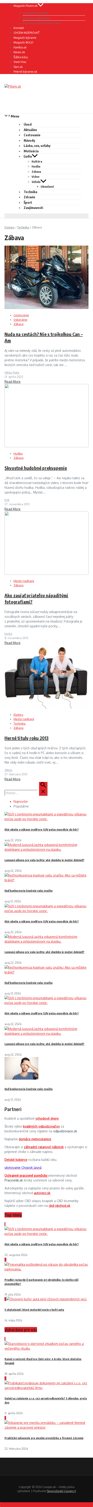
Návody (29, 140)
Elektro (18, 714)
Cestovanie (32, 135)
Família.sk (20, 47)
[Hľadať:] (26, 793)
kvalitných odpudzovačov (41, 1126)
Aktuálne (30, 130)
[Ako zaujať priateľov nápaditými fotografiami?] (46, 573)
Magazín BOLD (23, 42)
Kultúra (37, 161)
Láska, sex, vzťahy (37, 146)
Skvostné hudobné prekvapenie (36, 468)
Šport (28, 202)
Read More (13, 381)
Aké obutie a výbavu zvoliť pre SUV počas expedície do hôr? (42, 829)
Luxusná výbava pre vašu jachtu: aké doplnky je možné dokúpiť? (44, 860)
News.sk (19, 52)
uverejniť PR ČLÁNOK (36, 13)
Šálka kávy (21, 57)
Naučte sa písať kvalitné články (41, 23)
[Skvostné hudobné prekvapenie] (46, 446)
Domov (9, 227)
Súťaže (36, 182)
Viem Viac (20, 62)
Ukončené (47, 186)
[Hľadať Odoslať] (43, 788)
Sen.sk (18, 67)
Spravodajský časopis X (61, 1491)
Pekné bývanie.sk (25, 71)
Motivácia (31, 151)
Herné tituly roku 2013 (27, 738)
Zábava (36, 171)
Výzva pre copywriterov (37, 18)
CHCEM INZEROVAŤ (27, 32)
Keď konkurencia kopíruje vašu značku (29, 890)
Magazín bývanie (25, 37)
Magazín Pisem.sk (26, 5)
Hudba (36, 166)
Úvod (28, 124)
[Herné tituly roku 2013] (46, 707)
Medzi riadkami (24, 581)
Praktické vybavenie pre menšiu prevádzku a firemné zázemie (44, 1438)
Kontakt (19, 28)
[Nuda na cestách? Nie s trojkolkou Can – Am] (46, 308)
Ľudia (28, 156)
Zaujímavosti (33, 208)
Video (35, 176)
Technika (30, 192)
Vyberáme (20, 319)
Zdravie (29, 197)
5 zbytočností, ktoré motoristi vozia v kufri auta (34, 1309)
